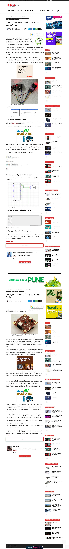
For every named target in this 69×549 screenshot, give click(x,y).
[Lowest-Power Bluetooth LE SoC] (48, 115)
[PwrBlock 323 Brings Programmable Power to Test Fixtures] (48, 143)
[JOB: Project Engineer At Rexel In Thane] (48, 237)
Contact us (14, 546)
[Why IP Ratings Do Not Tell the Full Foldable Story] (48, 148)
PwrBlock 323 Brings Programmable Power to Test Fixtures (56, 142)
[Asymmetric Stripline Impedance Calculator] (48, 265)
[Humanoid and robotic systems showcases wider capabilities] (48, 153)
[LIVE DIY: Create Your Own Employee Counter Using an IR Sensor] (48, 166)
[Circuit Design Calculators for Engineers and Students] (48, 250)
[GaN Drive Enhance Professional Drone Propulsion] (48, 204)
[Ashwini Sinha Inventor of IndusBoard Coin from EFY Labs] (7, 29)
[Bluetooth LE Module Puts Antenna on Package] (48, 110)
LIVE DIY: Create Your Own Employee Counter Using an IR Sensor (57, 166)
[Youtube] (51, 0)
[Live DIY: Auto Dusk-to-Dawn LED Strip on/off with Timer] (48, 181)
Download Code (9, 241)
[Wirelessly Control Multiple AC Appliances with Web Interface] (48, 97)
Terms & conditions (19, 546)
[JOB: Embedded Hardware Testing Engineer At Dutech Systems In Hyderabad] (48, 227)
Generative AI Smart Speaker (56, 62)
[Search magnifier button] (58, 10)
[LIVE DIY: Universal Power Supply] (48, 171)
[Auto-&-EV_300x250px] (25, 142)
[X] (50, 0)
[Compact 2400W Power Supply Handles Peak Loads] (48, 209)
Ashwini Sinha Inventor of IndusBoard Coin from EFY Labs (14, 29)
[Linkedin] (48, 0)
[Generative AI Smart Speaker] (48, 64)
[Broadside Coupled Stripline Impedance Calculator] (48, 255)
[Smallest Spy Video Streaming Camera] (48, 92)
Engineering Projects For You (12, 16)
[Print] (41, 29)
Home (6, 16)
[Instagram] (47, 0)
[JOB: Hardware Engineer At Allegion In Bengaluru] (48, 232)
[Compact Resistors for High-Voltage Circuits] (48, 199)
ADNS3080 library (14, 123)
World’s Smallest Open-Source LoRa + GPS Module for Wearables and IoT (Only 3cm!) (57, 86)
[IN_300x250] (54, 28)
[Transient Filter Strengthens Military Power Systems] (48, 194)
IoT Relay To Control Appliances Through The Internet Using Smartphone (57, 58)
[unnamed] (25, 77)
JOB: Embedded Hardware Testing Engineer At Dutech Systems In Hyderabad (56, 227)
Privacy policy (25, 546)
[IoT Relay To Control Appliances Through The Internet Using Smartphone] (48, 58)
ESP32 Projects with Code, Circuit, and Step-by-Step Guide (21, 18)
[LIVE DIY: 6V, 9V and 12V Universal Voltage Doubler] (48, 176)
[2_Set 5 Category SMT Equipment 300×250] (54, 44)
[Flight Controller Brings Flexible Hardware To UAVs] (48, 138)
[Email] (39, 29)
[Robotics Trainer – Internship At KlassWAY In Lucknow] (48, 222)
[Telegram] (29, 29)
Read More (15, 256)
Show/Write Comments (25, 262)
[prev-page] (46, 72)
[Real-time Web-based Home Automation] (48, 82)
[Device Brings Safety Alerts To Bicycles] (48, 120)
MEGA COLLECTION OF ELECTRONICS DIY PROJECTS (12, 19)
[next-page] (47, 72)
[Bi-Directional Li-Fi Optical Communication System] (48, 53)
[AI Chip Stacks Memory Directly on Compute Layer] (48, 125)
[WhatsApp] (36, 29)
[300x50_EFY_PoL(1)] (34, 548)
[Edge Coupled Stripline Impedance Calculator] (48, 260)
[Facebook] (45, 0)
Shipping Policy (9, 546)
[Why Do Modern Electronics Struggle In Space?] (48, 69)
